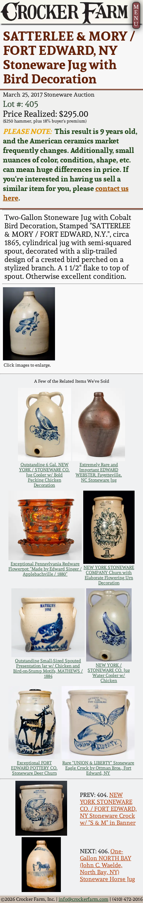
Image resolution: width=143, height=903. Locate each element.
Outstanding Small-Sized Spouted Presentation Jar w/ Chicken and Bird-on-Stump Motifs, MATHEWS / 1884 (48, 668)
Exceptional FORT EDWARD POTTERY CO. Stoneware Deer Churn (34, 768)
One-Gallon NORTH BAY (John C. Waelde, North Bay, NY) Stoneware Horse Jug (107, 865)
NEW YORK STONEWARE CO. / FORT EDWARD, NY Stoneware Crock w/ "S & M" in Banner (108, 808)
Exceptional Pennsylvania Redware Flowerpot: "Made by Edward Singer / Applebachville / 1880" (45, 569)
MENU (136, 15)
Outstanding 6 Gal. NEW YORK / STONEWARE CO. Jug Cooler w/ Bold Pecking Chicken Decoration (44, 475)
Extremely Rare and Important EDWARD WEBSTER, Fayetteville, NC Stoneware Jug (99, 472)
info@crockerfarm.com (84, 899)
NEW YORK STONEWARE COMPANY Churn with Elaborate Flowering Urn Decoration (109, 575)
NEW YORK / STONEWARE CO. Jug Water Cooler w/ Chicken (109, 673)
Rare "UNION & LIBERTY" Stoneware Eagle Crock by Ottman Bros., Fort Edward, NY (98, 768)
